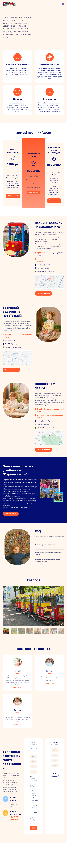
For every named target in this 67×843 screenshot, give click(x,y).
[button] (13, 196)
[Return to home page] (9, 4)
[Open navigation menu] (62, 4)
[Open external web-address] (49, 281)
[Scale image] (33, 606)
